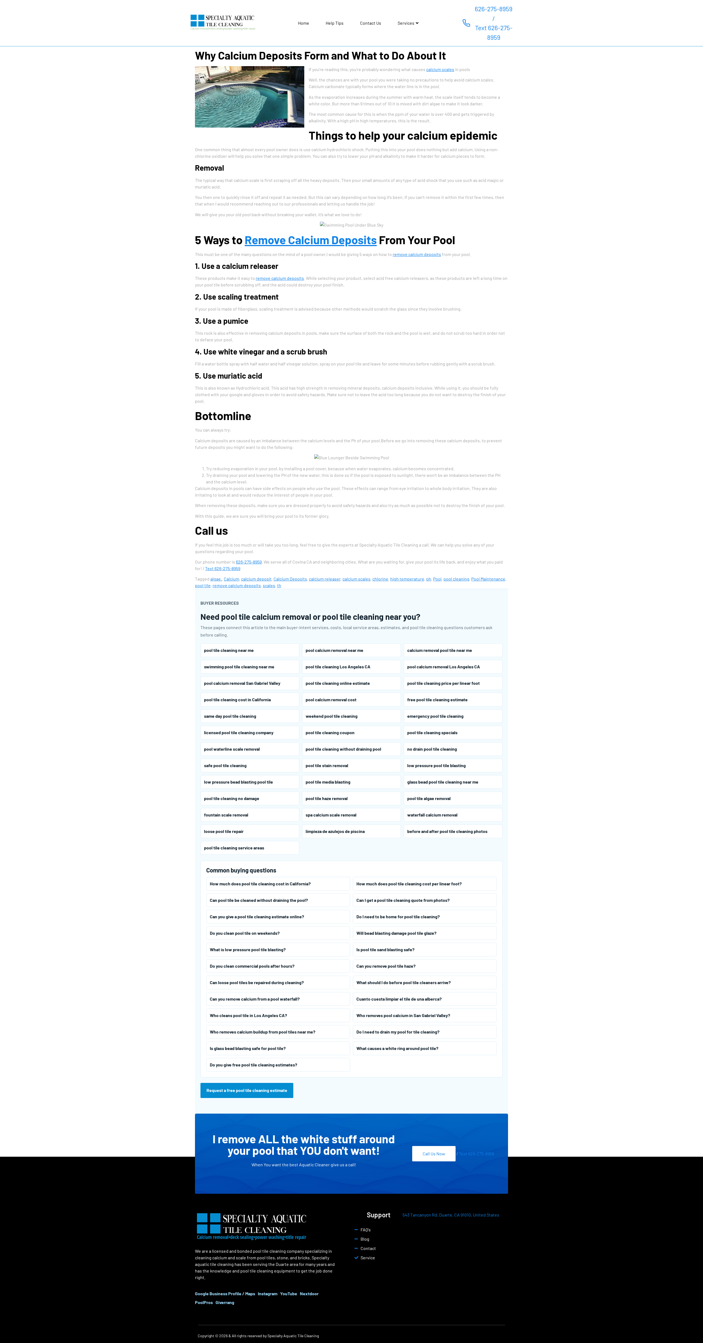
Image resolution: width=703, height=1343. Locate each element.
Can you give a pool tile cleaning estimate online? (257, 916)
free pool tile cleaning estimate (437, 699)
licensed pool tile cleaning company (239, 732)
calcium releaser (325, 578)
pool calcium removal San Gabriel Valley (242, 683)
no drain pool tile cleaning (432, 748)
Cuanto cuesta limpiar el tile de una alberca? (399, 998)
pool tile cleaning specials (432, 732)
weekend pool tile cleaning (332, 716)
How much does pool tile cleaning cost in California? (260, 883)
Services (406, 23)
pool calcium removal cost (331, 699)
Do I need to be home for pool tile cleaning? (398, 916)
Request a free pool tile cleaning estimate (247, 1090)
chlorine (380, 578)
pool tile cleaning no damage (231, 798)
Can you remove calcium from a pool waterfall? (255, 998)
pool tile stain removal (327, 765)
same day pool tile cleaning (230, 716)
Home (303, 23)
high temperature (407, 578)
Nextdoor (309, 1293)
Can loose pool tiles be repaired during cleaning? (257, 982)
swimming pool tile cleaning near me (239, 666)
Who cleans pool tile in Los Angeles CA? (248, 1015)
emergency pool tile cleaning (435, 716)
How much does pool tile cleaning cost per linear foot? (409, 883)
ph (428, 578)
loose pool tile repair (224, 831)
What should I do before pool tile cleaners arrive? (403, 982)
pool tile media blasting (328, 781)
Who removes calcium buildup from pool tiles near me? (262, 1031)
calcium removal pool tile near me (439, 650)
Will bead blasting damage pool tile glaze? (396, 933)
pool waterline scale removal (232, 748)
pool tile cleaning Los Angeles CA (338, 666)
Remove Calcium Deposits (311, 239)
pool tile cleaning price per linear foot (443, 683)
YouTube (288, 1293)
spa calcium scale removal (331, 814)
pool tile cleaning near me (229, 650)
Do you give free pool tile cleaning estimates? (253, 1064)
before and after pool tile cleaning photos (447, 831)
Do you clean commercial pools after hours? (252, 965)
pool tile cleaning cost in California (237, 699)
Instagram (267, 1293)
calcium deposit (256, 578)
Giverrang (225, 1302)
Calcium (231, 578)
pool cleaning (456, 578)
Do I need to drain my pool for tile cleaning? (397, 1031)
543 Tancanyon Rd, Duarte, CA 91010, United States (451, 1214)
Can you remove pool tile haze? (385, 965)
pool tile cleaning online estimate (338, 683)
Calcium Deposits (290, 578)
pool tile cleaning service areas (234, 847)
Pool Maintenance (488, 578)
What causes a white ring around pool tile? (397, 1048)
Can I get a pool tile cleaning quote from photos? (403, 900)
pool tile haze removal (327, 798)
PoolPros (204, 1302)
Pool (437, 578)
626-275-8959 (493, 9)
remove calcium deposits (417, 254)
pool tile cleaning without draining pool (343, 748)
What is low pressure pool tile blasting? (248, 949)
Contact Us (370, 23)
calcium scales (440, 69)
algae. (216, 578)
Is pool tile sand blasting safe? (385, 949)
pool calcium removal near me (334, 650)
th (279, 585)
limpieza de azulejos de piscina (335, 831)
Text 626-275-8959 (493, 32)
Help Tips (335, 23)
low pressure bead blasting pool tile (238, 781)
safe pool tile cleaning (225, 765)
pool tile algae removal (429, 798)
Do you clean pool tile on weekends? (245, 933)
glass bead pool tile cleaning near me (442, 781)
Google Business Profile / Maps (225, 1293)
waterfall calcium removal (432, 814)
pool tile (203, 585)
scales (269, 585)
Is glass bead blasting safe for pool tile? (248, 1048)
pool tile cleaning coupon (330, 732)
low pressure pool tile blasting (436, 765)
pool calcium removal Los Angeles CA (443, 666)
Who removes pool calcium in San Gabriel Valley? (403, 1015)
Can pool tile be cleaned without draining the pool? (259, 900)
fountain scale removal (226, 814)
